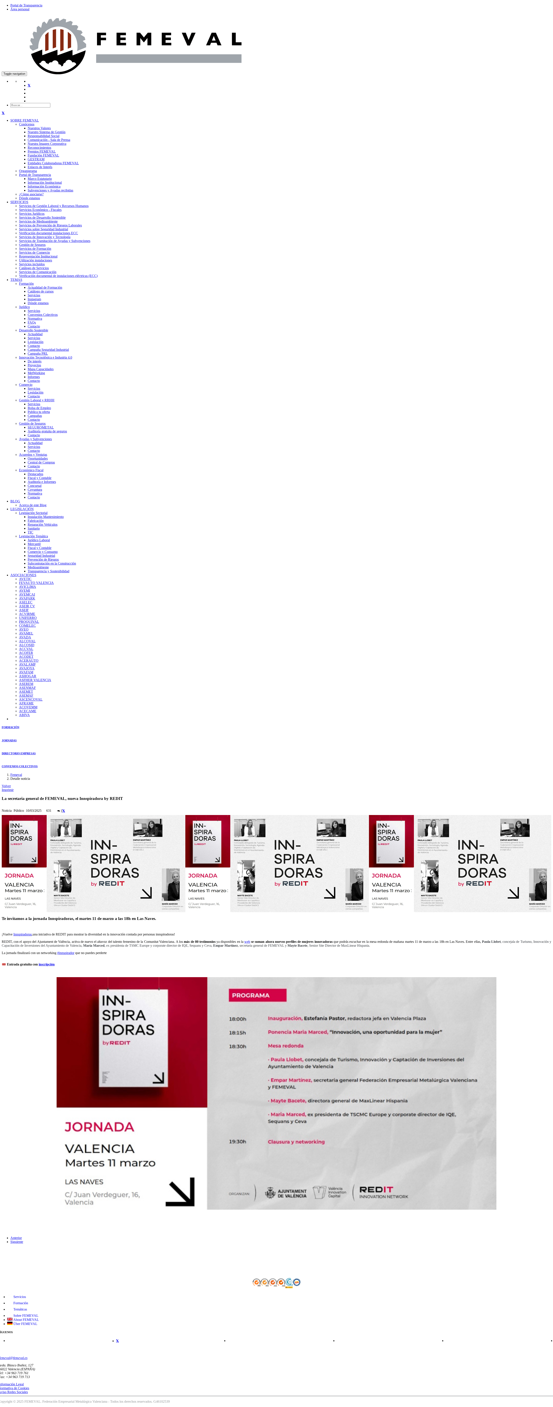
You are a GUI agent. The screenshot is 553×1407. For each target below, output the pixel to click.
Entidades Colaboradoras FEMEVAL (53, 163)
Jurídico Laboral (39, 540)
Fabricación (36, 520)
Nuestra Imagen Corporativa (47, 144)
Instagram (34, 299)
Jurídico (24, 307)
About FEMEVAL (26, 1320)
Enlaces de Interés (40, 167)
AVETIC (25, 579)
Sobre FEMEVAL (25, 1315)
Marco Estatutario (40, 178)
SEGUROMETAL (41, 427)
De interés (34, 361)
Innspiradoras (22, 934)
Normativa (35, 318)
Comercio (25, 384)
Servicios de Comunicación (37, 272)
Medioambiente (38, 567)
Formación (26, 283)
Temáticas (20, 1309)
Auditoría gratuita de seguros (47, 431)
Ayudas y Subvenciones (35, 439)
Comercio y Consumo (43, 552)
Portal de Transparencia (26, 5)
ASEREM (26, 684)
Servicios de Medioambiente (38, 221)
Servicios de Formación (35, 248)
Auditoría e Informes (42, 482)
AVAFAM (26, 672)
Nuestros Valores (39, 128)
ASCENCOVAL (31, 699)
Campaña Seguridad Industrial (48, 349)
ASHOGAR (27, 676)
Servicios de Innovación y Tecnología (44, 237)
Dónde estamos (29, 198)
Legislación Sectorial (33, 513)
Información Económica (44, 186)
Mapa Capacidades (41, 369)
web (247, 941)
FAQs (32, 322)
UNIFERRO (28, 618)
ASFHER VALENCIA (35, 680)
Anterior (16, 1238)
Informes (34, 377)
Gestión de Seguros (32, 245)
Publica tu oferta (39, 412)
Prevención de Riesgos (43, 559)
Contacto (34, 326)
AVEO (24, 629)
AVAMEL (26, 633)
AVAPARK (27, 598)
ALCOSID (26, 645)
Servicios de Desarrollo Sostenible (42, 217)
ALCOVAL (27, 641)
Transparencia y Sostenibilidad (48, 571)
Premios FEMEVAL (42, 151)
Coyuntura (35, 489)
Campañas (35, 416)
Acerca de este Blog (32, 505)
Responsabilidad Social (43, 136)
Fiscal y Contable (39, 478)
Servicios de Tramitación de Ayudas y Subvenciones (54, 241)
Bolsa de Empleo (39, 408)
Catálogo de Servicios (34, 268)
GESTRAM (36, 159)
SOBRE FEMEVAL (24, 120)
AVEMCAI (27, 594)
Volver (6, 786)
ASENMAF (27, 688)
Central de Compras (41, 462)
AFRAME (26, 703)
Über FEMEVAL (25, 1324)
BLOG (15, 501)
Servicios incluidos (32, 264)
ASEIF (24, 610)
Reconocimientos (39, 147)
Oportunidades (38, 458)
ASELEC (25, 602)
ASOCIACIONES (23, 575)
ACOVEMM (28, 707)
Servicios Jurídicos (31, 213)
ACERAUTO (28, 660)
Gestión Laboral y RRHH (36, 400)
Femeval (16, 775)
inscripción (47, 964)
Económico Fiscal (31, 470)
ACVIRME (27, 614)
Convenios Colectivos (43, 315)
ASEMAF (26, 695)
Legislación (35, 342)
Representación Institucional (38, 256)
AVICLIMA (27, 587)
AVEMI (24, 590)
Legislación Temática (33, 536)
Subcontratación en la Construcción (52, 563)
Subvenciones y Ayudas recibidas (50, 190)
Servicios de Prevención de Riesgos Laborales (50, 225)
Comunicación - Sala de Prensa (49, 140)
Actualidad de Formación (45, 287)
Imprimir (8, 790)
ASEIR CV (27, 606)
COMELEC (27, 625)
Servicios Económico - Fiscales (40, 210)
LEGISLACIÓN (22, 509)
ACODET (26, 656)
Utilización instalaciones (35, 260)
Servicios (34, 295)
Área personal (19, 9)
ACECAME (27, 711)
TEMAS (16, 280)
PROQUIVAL (29, 622)
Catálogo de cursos (41, 291)
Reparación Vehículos (42, 524)
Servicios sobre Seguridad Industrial (43, 229)
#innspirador (65, 953)
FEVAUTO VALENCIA (36, 583)
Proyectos (34, 365)
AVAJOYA (27, 668)
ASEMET (26, 691)
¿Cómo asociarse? (31, 194)
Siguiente (16, 1242)
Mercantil (34, 544)
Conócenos (26, 124)
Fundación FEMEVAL (43, 155)
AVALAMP (27, 664)
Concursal (34, 485)
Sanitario (34, 528)
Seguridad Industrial (41, 555)
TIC (30, 532)
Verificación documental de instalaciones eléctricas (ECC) (58, 276)
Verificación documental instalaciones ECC (48, 233)
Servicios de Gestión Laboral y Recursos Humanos (54, 206)
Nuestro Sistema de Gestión (46, 132)
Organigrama (28, 171)
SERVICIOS (19, 202)
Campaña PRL (38, 353)
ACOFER (26, 653)
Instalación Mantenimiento (46, 517)
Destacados (35, 474)
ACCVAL (26, 649)
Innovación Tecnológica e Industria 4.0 (45, 357)
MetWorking (36, 373)
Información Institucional (45, 182)
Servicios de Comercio (34, 252)
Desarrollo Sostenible (33, 330)
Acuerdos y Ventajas (33, 454)
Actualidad (35, 334)
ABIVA (24, 715)
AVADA (25, 637)
